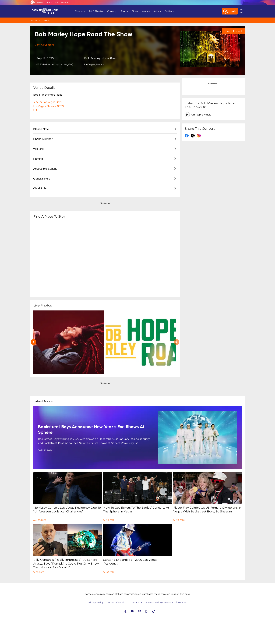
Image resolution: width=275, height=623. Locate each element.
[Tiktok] (157, 610)
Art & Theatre (96, 11)
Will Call (38, 149)
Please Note (41, 129)
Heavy (64, 2)
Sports (124, 11)
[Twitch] (150, 610)
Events (46, 20)
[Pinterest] (143, 610)
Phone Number (43, 139)
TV (56, 2)
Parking (38, 158)
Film (50, 2)
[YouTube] (136, 610)
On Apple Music (201, 114)
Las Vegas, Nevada (94, 64)
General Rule (41, 178)
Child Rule (39, 188)
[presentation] (33, 342)
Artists (157, 11)
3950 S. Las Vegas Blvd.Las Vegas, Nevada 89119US (48, 106)
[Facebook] (121, 610)
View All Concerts (44, 44)
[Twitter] (128, 610)
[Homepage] (46, 11)
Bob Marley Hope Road (100, 58)
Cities (135, 11)
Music (41, 2)
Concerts (80, 11)
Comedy (112, 11)
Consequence (32, 2)
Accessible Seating (45, 168)
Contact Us (136, 602)
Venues (146, 11)
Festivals (169, 11)
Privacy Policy (95, 602)
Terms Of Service (116, 602)
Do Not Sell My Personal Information (166, 602)
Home (34, 20)
